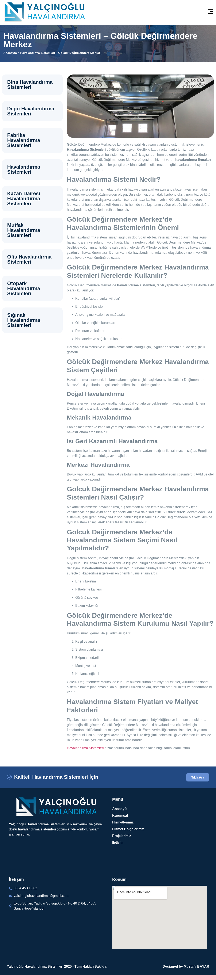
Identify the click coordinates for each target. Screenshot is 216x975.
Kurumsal (120, 815)
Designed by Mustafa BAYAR (186, 966)
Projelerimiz (121, 836)
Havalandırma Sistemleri (85, 748)
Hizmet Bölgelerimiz (128, 829)
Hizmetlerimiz (123, 822)
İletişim (117, 842)
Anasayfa (10, 52)
